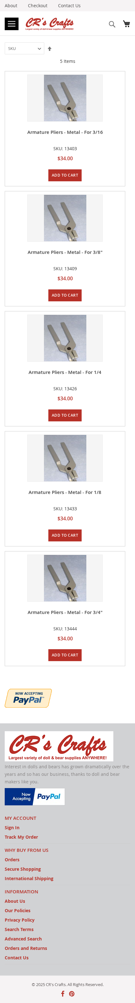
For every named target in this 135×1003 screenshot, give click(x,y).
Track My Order (21, 837)
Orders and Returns (26, 948)
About (11, 5)
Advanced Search (23, 939)
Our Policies (17, 910)
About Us (15, 901)
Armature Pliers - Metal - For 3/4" (65, 612)
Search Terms (19, 929)
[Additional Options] (28, 697)
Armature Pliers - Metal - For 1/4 (65, 372)
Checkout (37, 5)
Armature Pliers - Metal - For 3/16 (65, 132)
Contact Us (69, 5)
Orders (12, 860)
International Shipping (29, 878)
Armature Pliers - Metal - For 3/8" (65, 252)
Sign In (12, 827)
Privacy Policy (20, 920)
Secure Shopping (23, 869)
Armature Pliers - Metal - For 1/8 (65, 492)
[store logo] (50, 23)
